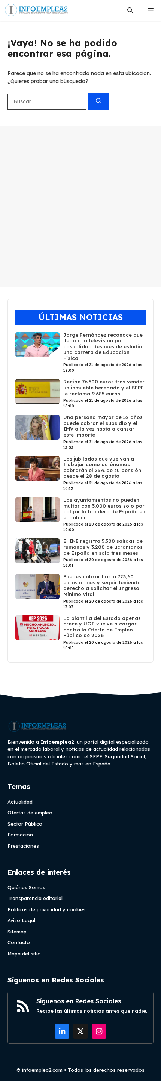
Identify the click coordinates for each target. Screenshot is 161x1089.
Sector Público (24, 824)
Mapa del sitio (24, 954)
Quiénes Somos (26, 887)
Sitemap (17, 931)
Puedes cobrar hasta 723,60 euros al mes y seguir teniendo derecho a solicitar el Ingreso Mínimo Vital (102, 585)
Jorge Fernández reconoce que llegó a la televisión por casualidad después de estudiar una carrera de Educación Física (104, 346)
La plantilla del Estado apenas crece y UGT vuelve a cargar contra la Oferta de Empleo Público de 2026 (102, 627)
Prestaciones (23, 846)
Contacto (18, 942)
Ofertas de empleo (29, 813)
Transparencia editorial (35, 898)
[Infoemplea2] (36, 10)
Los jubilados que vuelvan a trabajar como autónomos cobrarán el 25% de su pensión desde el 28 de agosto (102, 467)
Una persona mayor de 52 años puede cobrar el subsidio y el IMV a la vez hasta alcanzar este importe (103, 426)
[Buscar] (98, 101)
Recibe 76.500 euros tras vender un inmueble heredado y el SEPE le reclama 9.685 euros (104, 387)
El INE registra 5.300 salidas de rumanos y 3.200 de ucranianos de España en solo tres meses (103, 547)
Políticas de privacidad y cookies (46, 909)
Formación (20, 835)
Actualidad (20, 802)
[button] (130, 10)
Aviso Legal (21, 920)
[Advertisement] (80, 206)
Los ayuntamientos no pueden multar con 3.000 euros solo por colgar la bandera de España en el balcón (104, 508)
